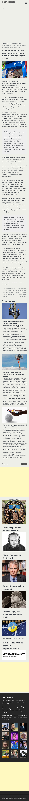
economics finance (13, 282)
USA (24, 282)
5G (2, 282)
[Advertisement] (14, 26)
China (5, 282)
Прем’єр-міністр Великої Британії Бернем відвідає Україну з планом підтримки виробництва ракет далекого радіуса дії (14, 709)
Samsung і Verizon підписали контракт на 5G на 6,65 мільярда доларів (13, 374)
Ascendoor (10, 798)
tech (20, 282)
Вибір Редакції (5, 284)
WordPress (23, 798)
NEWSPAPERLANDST (8, 1)
